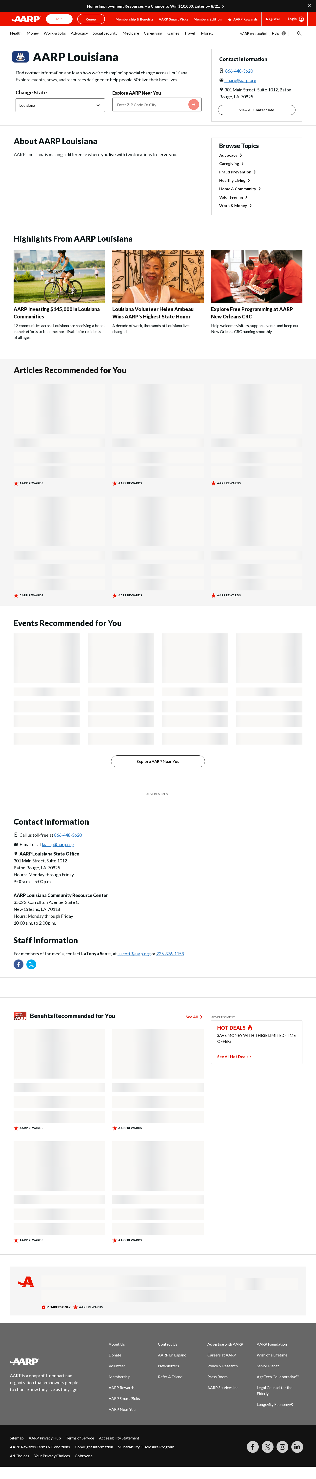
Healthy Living (232, 180)
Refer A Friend (170, 1376)
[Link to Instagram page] (282, 1447)
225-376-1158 (170, 953)
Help (275, 33)
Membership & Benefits (135, 19)
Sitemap (17, 1438)
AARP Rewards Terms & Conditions (40, 1446)
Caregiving (229, 163)
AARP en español (253, 33)
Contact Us (167, 1344)
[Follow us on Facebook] (18, 964)
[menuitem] (16, 36)
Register (273, 19)
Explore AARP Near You (136, 93)
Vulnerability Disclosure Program (146, 1446)
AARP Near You (122, 1409)
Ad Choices (19, 1455)
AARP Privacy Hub (45, 1438)
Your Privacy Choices (52, 1455)
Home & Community (237, 188)
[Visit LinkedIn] (297, 1447)
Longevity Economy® (275, 1404)
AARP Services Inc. (223, 1387)
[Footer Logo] (44, 1361)
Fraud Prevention (235, 171)
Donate (115, 1355)
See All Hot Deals (232, 1056)
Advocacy (228, 155)
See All (192, 1016)
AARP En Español (172, 1355)
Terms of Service (80, 1438)
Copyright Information (94, 1446)
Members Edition (208, 19)
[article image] (59, 301)
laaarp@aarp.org (240, 80)
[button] (298, 33)
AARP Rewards (245, 19)
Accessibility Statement (119, 1438)
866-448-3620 (239, 71)
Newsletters (168, 1365)
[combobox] (157, 104)
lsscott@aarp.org (134, 953)
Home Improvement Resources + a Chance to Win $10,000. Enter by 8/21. (153, 6)
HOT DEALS (231, 1028)
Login (292, 19)
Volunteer (117, 1365)
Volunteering (231, 197)
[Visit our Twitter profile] (31, 964)
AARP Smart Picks (173, 19)
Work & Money (233, 205)
